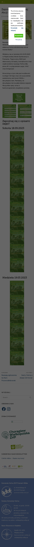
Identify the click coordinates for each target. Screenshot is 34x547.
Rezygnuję (18, 39)
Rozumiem (19, 35)
